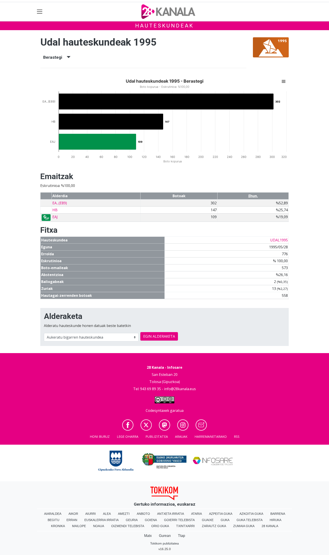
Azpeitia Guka (220, 513)
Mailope (79, 526)
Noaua (98, 526)
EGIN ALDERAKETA (159, 336)
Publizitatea (156, 436)
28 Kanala (270, 526)
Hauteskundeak (164, 26)
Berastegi (55, 57)
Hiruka (275, 520)
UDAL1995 (279, 240)
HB (55, 209)
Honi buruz (100, 436)
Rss (236, 436)
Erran (71, 520)
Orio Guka (160, 526)
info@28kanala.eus (180, 388)
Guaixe (208, 520)
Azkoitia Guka (251, 513)
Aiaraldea (52, 513)
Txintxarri (185, 526)
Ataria (196, 513)
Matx (148, 536)
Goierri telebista (179, 520)
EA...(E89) (59, 203)
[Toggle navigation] (40, 12)
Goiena (151, 520)
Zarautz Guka (214, 526)
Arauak (181, 436)
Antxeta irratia (170, 513)
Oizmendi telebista (127, 526)
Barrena (277, 513)
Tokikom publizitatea (164, 543)
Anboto (143, 513)
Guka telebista (250, 520)
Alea (107, 513)
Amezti (124, 513)
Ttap (181, 536)
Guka (225, 520)
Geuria (132, 520)
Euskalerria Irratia (101, 520)
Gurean (165, 536)
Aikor (73, 513)
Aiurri (90, 513)
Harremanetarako (210, 436)
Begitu (53, 520)
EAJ (55, 216)
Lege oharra (127, 436)
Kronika (58, 526)
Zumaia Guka (243, 526)
